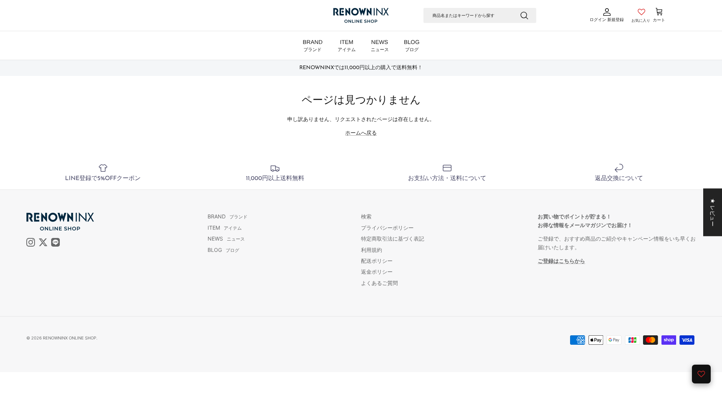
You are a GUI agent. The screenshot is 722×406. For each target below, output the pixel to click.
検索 (366, 216)
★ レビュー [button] (713, 212)
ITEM (347, 46)
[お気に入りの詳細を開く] (701, 374)
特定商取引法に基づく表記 (392, 238)
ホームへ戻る (361, 132)
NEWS (380, 46)
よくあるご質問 (379, 283)
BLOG (412, 46)
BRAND (313, 46)
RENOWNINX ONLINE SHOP (69, 338)
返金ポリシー (377, 271)
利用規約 (371, 250)
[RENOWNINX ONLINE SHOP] (361, 15)
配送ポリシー (377, 261)
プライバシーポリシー (387, 227)
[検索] (524, 15)
